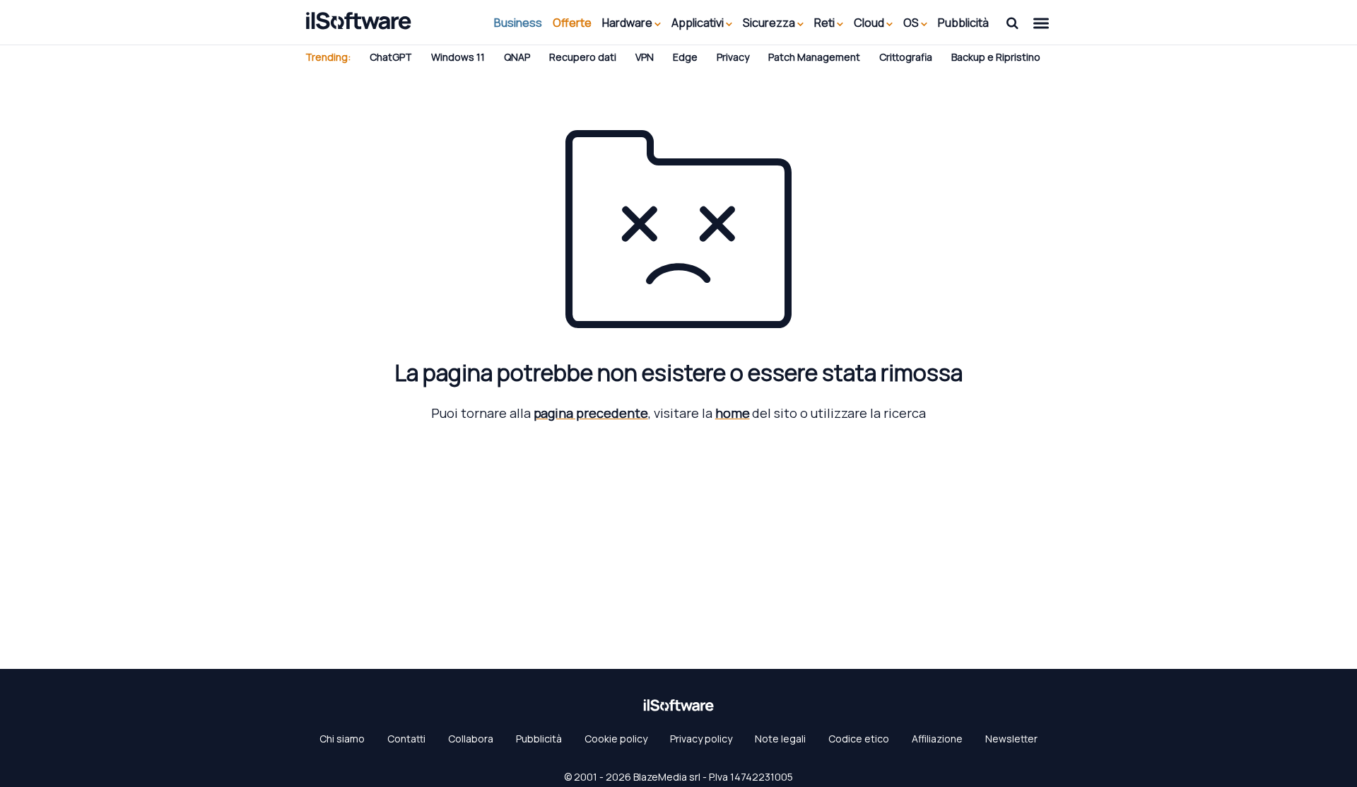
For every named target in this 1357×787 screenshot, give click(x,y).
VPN (644, 57)
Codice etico (858, 738)
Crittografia (905, 57)
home (732, 412)
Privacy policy (701, 738)
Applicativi (698, 22)
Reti (825, 22)
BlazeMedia (660, 776)
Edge (685, 57)
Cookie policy (615, 738)
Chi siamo (342, 738)
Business (518, 22)
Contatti (406, 738)
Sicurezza (770, 22)
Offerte (572, 22)
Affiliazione (937, 738)
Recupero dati (582, 57)
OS (912, 22)
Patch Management (814, 57)
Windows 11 (458, 57)
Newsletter (1011, 738)
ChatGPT (391, 57)
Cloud (870, 22)
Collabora (470, 738)
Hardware (628, 22)
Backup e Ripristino (995, 57)
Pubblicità (963, 22)
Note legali (780, 738)
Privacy (733, 57)
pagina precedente (591, 412)
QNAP (517, 57)
